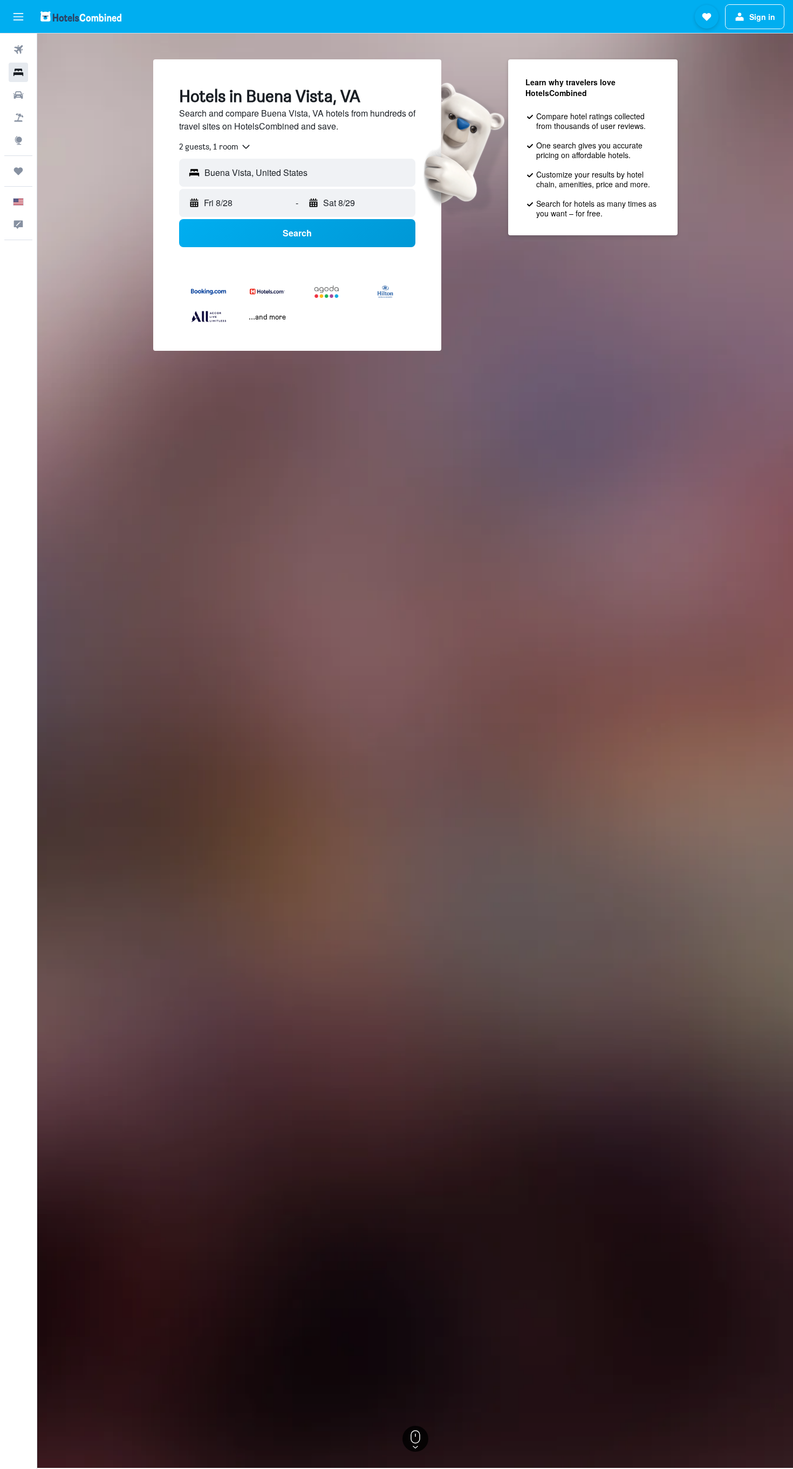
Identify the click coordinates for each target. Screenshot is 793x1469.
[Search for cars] (18, 95)
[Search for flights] (18, 49)
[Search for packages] (18, 117)
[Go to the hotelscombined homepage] (81, 16)
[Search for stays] (18, 72)
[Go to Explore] (18, 140)
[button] (18, 17)
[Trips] (18, 171)
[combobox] (215, 146)
